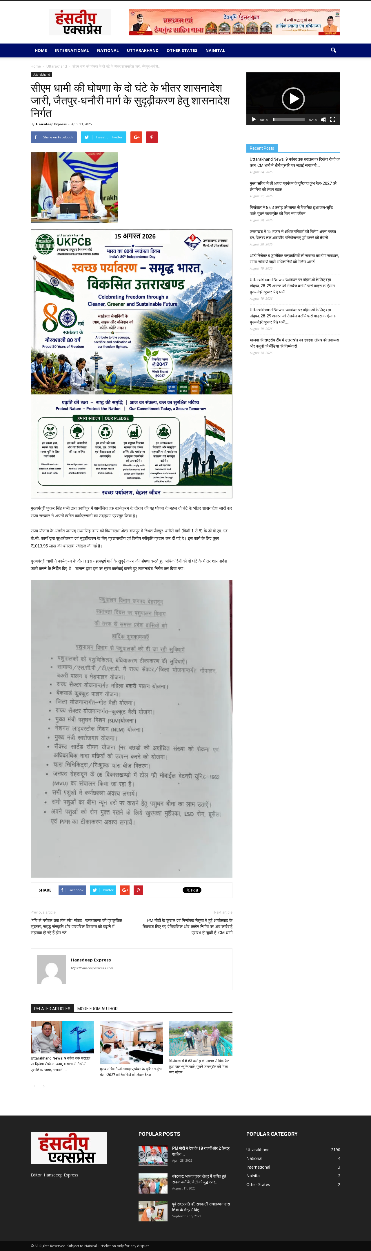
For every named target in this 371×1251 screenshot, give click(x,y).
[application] (293, 98)
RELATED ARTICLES (52, 1008)
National (108, 50)
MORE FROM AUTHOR (97, 1008)
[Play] (254, 119)
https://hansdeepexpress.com (92, 968)
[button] (333, 50)
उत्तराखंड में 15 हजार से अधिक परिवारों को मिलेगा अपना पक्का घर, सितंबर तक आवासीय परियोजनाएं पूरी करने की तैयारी (293, 234)
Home (41, 50)
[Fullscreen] (333, 119)
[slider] (289, 119)
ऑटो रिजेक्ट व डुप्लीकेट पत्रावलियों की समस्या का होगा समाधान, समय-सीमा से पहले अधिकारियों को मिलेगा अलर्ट (294, 258)
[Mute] (323, 119)
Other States (182, 50)
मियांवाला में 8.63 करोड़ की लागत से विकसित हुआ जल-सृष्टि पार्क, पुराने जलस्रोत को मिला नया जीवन (199, 1067)
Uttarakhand (143, 50)
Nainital (215, 50)
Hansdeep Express (51, 124)
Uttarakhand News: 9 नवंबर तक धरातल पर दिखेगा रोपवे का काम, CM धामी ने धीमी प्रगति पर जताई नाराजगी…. (60, 1064)
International (72, 50)
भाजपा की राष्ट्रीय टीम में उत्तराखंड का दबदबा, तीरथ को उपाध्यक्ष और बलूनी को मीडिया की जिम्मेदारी (294, 343)
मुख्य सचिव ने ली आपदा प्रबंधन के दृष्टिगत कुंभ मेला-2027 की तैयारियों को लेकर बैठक (293, 186)
